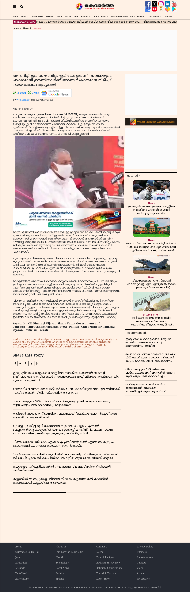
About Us (61, 546)
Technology (62, 562)
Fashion (60, 573)
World (59, 16)
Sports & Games (118, 16)
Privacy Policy (145, 546)
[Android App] (174, 9)
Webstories (143, 578)
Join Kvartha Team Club (69, 552)
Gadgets (141, 562)
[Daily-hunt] (161, 9)
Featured (131, 175)
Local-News (155, 16)
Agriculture (22, 578)
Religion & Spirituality (109, 568)
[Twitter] (155, 4)
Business (85, 16)
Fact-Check (21, 573)
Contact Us (102, 546)
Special (60, 578)
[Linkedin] (168, 4)
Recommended (135, 333)
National (50, 16)
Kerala (68, 16)
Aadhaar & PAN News (109, 562)
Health (104, 16)
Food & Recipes (105, 557)
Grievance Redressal (27, 552)
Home (15, 16)
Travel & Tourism (106, 573)
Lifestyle (20, 568)
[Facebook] (148, 4)
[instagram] (161, 4)
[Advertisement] (95, 50)
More (167, 16)
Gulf (76, 16)
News (23, 16)
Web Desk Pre (23, 100)
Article (141, 573)
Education (21, 562)
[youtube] (174, 4)
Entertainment (137, 16)
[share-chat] (168, 9)
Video (140, 568)
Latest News (37, 16)
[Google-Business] (148, 9)
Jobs (96, 16)
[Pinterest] (155, 9)
